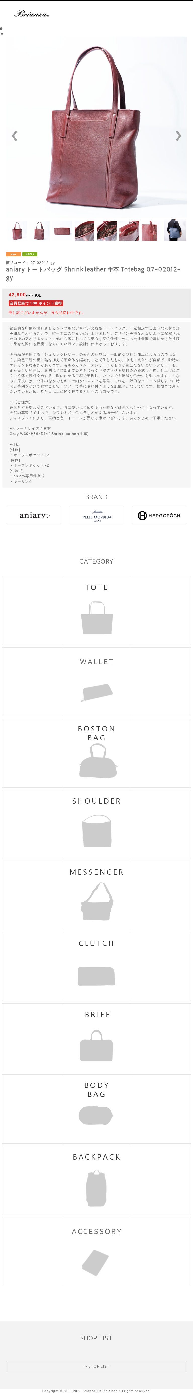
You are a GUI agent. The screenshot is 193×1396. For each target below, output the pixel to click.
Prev (22, 136)
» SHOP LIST (96, 1366)
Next (170, 136)
